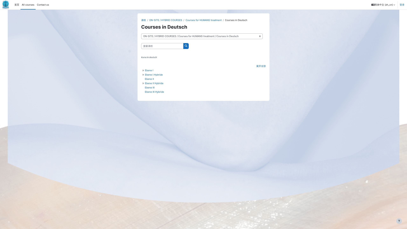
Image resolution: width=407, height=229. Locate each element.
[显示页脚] (399, 221)
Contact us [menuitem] (43, 4)
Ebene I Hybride (154, 74)
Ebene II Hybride (154, 83)
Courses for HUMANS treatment (204, 20)
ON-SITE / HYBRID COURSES (165, 20)
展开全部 (261, 66)
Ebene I (149, 70)
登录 (402, 4)
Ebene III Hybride (154, 91)
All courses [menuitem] (28, 4)
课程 (143, 20)
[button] (383, 5)
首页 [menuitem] (16, 4)
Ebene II (149, 78)
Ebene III (150, 87)
